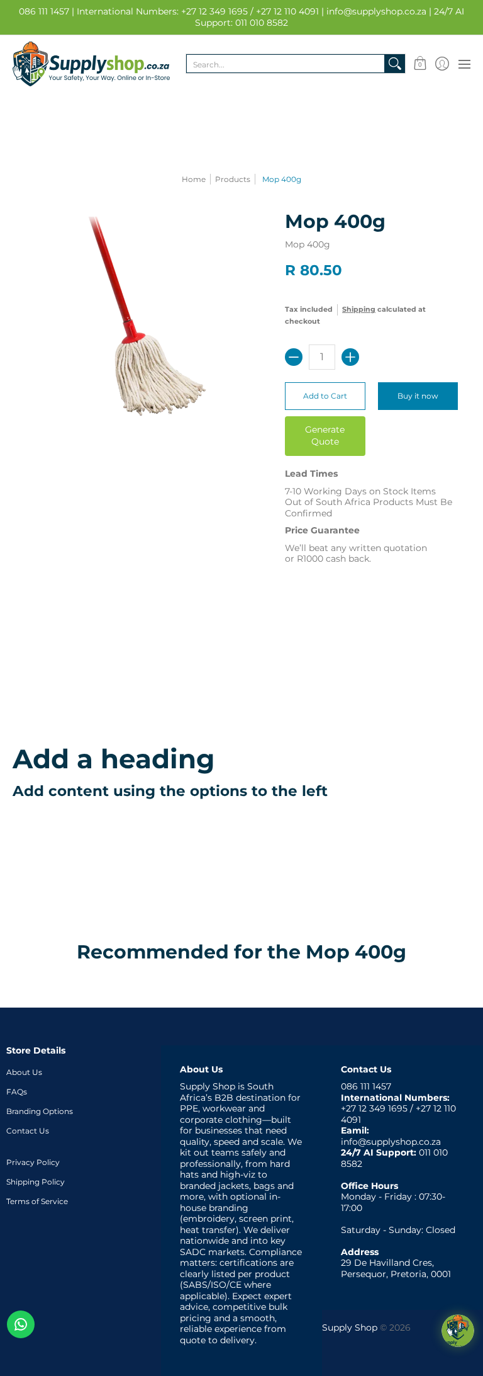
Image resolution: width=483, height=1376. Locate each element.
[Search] (395, 63)
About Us (24, 1072)
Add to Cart (325, 396)
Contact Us (27, 1130)
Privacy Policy (33, 1162)
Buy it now (417, 396)
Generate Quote (325, 436)
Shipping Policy (35, 1181)
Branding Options (39, 1111)
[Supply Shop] (91, 64)
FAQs (16, 1091)
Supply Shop (349, 1327)
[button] (420, 64)
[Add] (350, 357)
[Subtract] (294, 357)
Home (194, 179)
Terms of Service (37, 1201)
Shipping (358, 309)
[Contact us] (21, 1324)
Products (232, 179)
